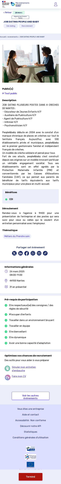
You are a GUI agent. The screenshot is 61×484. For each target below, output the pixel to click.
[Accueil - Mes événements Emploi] (20, 4)
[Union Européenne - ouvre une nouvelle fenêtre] (30, 465)
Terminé (30, 476)
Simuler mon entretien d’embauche (24, 369)
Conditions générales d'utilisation (31, 437)
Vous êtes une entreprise (30, 409)
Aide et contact (30, 414)
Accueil (3, 37)
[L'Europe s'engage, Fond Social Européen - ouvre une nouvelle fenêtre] (30, 449)
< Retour (7, 12)
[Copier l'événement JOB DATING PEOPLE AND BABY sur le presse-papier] (45, 253)
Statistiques (30, 431)
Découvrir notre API (30, 426)
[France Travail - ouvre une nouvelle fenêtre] (30, 457)
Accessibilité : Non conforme (30, 420)
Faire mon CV (19, 376)
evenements (13, 37)
